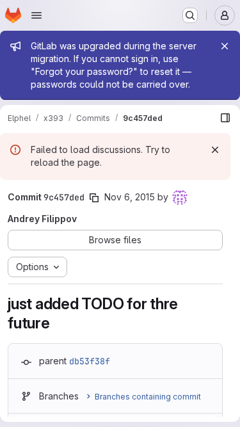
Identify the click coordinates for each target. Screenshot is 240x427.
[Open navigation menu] (36, 15)
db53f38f (89, 361)
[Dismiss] (215, 149)
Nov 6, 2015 (129, 196)
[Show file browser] (225, 118)
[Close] (224, 46)
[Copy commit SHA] (94, 197)
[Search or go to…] (190, 15)
